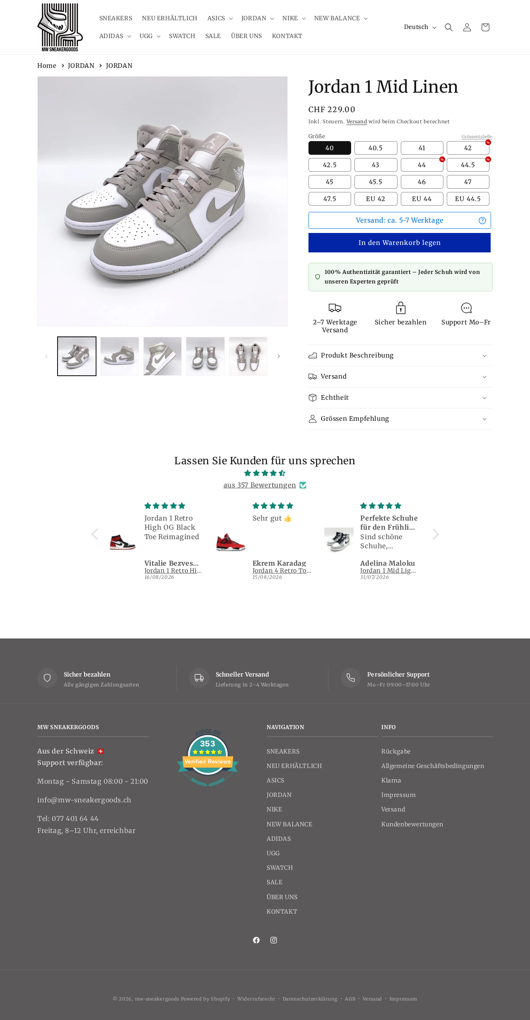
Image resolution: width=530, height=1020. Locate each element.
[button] (219, 18)
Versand (357, 121)
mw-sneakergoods (158, 999)
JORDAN (81, 66)
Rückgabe (396, 751)
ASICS (275, 780)
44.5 (475, 163)
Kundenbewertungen (412, 824)
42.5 (330, 165)
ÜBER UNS (282, 897)
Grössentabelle (477, 136)
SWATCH (280, 867)
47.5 (330, 199)
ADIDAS (279, 838)
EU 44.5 (468, 199)
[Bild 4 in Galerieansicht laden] (205, 356)
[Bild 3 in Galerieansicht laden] (162, 356)
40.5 (376, 148)
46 (422, 182)
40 (329, 148)
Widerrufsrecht (256, 999)
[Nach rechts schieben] (279, 356)
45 (330, 182)
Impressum (398, 795)
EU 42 (375, 199)
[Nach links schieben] (46, 356)
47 (468, 182)
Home (46, 66)
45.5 (376, 182)
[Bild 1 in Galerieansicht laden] (77, 356)
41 (422, 148)
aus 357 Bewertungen (260, 485)
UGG (273, 853)
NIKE (274, 809)
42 (476, 146)
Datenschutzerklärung (310, 999)
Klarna (391, 780)
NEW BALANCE (290, 824)
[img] (265, 473)
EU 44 (422, 199)
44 (430, 163)
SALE (274, 882)
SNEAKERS (283, 751)
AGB (350, 999)
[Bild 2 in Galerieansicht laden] (119, 356)
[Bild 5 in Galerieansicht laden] (248, 356)
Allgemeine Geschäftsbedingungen (432, 766)
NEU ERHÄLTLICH (294, 766)
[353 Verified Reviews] (207, 790)
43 (376, 165)
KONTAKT (282, 911)
